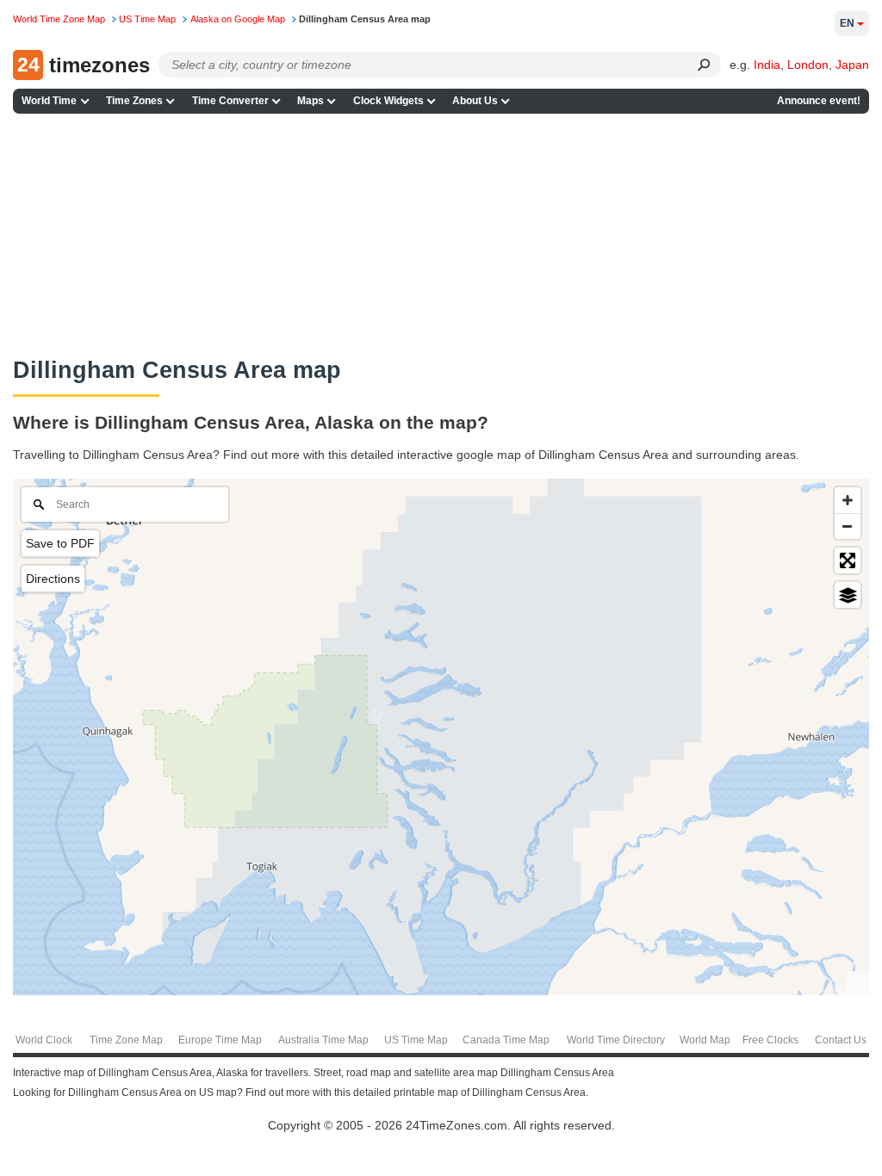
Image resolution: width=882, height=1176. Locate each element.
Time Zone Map (126, 1040)
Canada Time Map (506, 1040)
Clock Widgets (388, 101)
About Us (475, 101)
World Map (705, 1040)
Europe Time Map (220, 1040)
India (767, 64)
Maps (310, 101)
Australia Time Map (323, 1040)
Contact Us (840, 1040)
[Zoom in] (847, 500)
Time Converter (230, 101)
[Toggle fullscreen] (847, 560)
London (808, 64)
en (847, 23)
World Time (49, 101)
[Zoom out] (847, 526)
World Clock (44, 1040)
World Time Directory (616, 1040)
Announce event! (818, 101)
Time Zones (134, 101)
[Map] (441, 737)
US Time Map (416, 1040)
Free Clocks (770, 1040)
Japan (852, 64)
